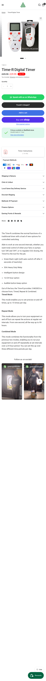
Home (3, 12)
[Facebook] (8, 221)
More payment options (23, 124)
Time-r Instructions (25, 151)
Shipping (12, 77)
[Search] (39, 5)
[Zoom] (40, 18)
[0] (42, 5)
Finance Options (8, 207)
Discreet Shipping (8, 195)
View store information (17, 135)
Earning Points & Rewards (11, 213)
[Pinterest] (15, 221)
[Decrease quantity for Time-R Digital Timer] (3, 86)
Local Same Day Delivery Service (14, 189)
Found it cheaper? (23, 105)
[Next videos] (39, 381)
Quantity (4, 81)
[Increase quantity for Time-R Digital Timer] (11, 86)
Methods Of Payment (9, 201)
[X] (11, 221)
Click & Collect (7, 182)
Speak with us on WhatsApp (24, 97)
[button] (12, 381)
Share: (4, 221)
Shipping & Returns (9, 176)
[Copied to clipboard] (21, 221)
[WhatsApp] (18, 221)
